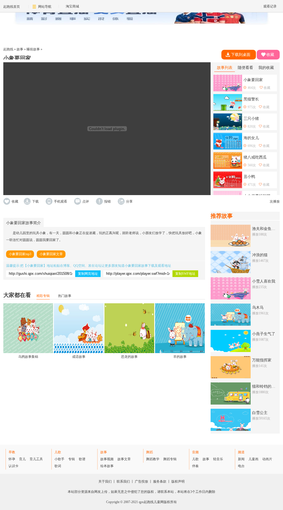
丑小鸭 (249, 177)
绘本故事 (107, 466)
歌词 (57, 466)
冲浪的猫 (260, 255)
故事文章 (124, 459)
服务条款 (159, 481)
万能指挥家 (261, 360)
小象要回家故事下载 (139, 266)
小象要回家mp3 (20, 254)
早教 (12, 452)
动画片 (267, 459)
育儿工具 (36, 459)
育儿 (22, 459)
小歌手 (59, 459)
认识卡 (14, 466)
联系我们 (123, 481)
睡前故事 (33, 49)
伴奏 (195, 466)
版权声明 (178, 481)
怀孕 (12, 459)
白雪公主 (260, 413)
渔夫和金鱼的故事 (267, 229)
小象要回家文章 (51, 254)
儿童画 (253, 459)
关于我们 (105, 481)
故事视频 (107, 459)
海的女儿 (251, 138)
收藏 (270, 55)
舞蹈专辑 (170, 459)
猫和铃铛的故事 (265, 386)
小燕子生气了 (263, 334)
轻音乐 (218, 459)
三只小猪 (251, 119)
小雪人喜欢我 (263, 281)
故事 (20, 49)
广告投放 (141, 481)
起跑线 (8, 49)
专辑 (71, 459)
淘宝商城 (72, 6)
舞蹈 (149, 452)
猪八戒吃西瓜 (255, 157)
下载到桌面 (240, 55)
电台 (241, 466)
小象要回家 (35, 266)
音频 (195, 452)
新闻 (241, 459)
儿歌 (57, 452)
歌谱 (82, 459)
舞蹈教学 (152, 459)
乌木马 (258, 308)
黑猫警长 (251, 99)
